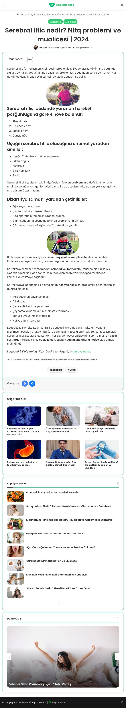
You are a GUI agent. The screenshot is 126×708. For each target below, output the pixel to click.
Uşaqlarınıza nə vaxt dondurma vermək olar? (54, 533)
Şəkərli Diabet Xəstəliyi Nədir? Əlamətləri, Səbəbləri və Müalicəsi (101, 465)
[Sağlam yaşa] (63, 5)
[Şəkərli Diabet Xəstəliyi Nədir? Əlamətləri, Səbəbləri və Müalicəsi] (102, 449)
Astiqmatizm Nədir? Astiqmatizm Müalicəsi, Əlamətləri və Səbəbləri (68, 506)
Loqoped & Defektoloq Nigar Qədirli (55, 47)
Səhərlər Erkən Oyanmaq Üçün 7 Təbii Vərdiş (40, 684)
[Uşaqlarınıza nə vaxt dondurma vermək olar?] (15, 537)
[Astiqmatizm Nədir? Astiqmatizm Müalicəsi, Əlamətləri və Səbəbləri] (15, 510)
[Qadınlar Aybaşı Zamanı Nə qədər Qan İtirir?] (102, 416)
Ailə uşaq (70, 21)
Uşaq (72, 369)
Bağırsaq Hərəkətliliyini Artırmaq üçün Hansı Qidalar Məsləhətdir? (23, 431)
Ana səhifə (25, 14)
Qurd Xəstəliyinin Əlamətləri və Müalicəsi (51, 561)
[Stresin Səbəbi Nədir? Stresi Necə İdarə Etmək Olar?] (15, 592)
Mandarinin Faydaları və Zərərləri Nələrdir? (53, 492)
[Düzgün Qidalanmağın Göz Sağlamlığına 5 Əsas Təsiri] (63, 449)
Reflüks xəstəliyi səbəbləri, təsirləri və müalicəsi (22, 464)
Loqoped (56, 369)
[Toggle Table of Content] (28, 59)
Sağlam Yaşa (58, 702)
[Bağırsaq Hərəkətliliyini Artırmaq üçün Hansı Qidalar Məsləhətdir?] (24, 416)
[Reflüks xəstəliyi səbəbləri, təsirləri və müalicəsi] (24, 449)
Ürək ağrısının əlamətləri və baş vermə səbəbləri (61, 430)
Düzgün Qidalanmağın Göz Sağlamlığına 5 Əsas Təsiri (61, 464)
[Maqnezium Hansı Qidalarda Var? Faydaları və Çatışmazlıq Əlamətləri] (15, 524)
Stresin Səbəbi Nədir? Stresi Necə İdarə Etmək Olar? (58, 588)
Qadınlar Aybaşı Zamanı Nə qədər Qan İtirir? (100, 430)
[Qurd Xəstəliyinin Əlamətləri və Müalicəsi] (15, 565)
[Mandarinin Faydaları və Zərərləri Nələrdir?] (15, 496)
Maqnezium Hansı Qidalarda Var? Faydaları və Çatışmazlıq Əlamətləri (70, 520)
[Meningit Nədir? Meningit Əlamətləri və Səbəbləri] (15, 579)
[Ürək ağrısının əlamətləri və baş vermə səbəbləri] (63, 416)
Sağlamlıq (39, 14)
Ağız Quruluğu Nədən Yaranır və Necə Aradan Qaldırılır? (60, 547)
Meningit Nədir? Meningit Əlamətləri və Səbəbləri (56, 574)
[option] (63, 657)
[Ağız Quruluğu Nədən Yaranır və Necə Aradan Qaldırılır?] (15, 551)
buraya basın (81, 351)
